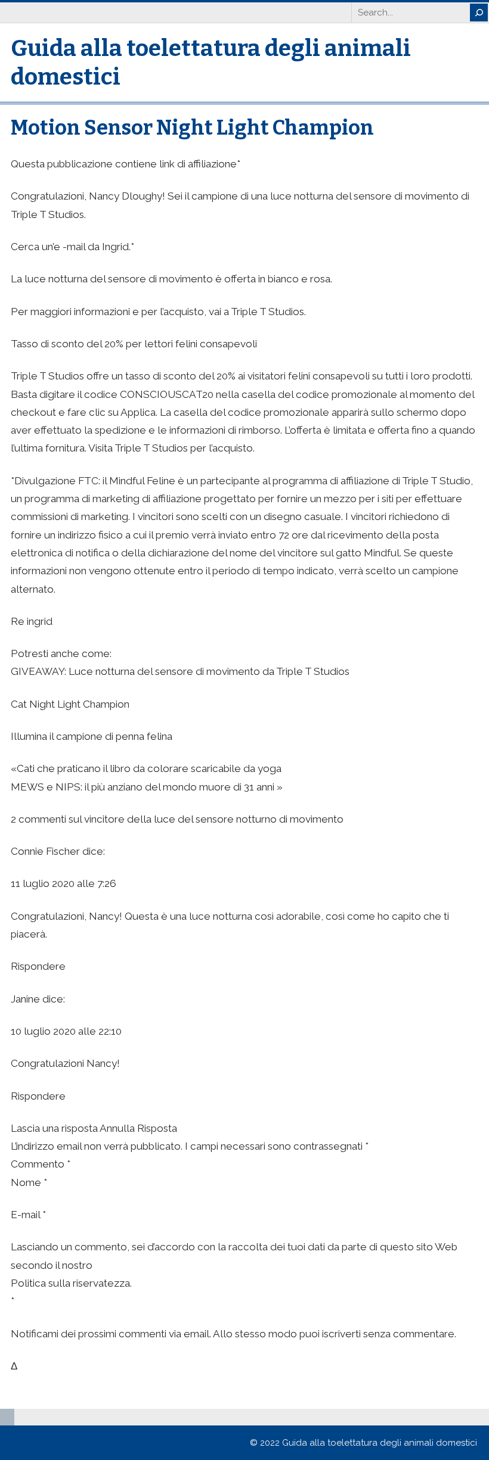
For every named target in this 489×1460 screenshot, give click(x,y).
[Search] (479, 12)
